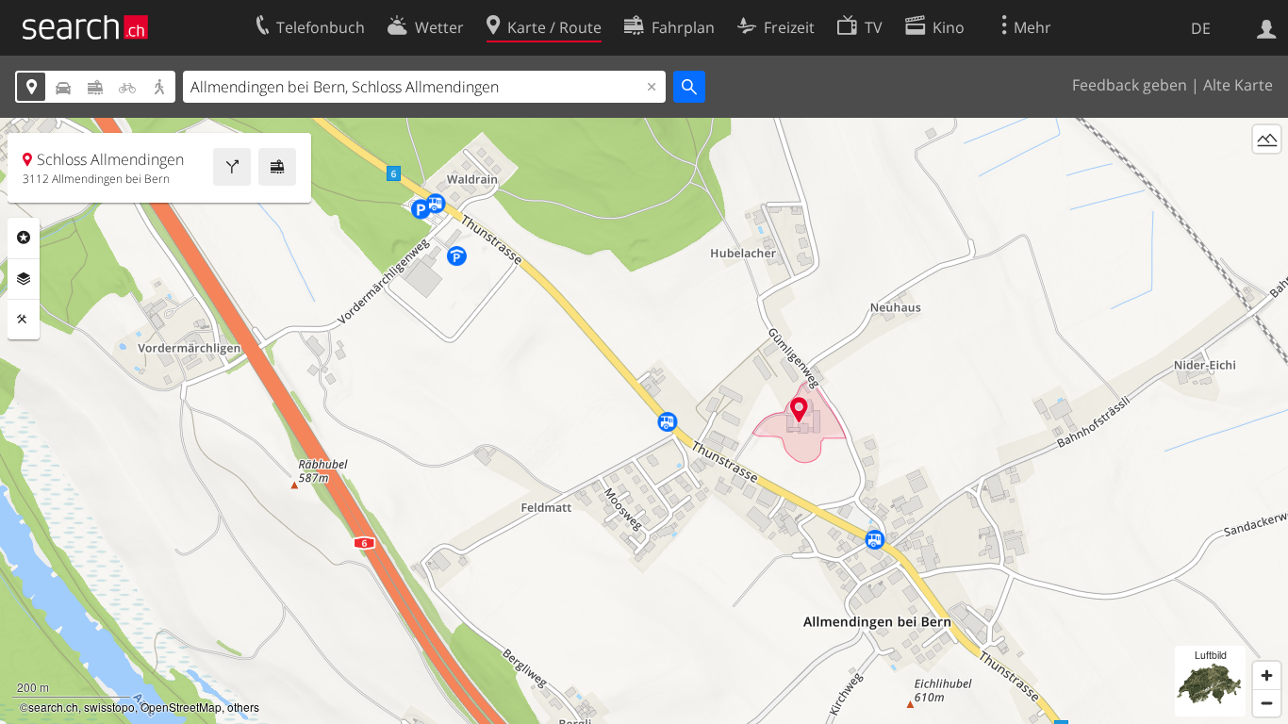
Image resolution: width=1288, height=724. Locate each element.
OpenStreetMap (181, 707)
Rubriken (24, 237)
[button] (799, 410)
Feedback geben (1129, 84)
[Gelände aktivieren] (1266, 139)
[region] (644, 421)
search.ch (53, 707)
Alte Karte (1238, 84)
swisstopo (109, 707)
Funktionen (24, 319)
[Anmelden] (1267, 27)
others (243, 707)
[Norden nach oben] (1266, 174)
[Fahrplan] (277, 167)
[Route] (232, 167)
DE (1201, 28)
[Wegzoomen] (1266, 702)
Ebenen (24, 279)
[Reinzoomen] (1266, 675)
